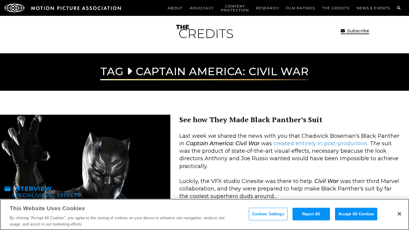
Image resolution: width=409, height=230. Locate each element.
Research (267, 8)
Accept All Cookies (356, 214)
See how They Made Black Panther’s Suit (250, 119)
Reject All (311, 214)
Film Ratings (300, 8)
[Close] (399, 213)
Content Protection (235, 8)
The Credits (335, 8)
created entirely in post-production (320, 143)
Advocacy (202, 8)
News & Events (373, 8)
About (175, 8)
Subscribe (357, 31)
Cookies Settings (268, 214)
